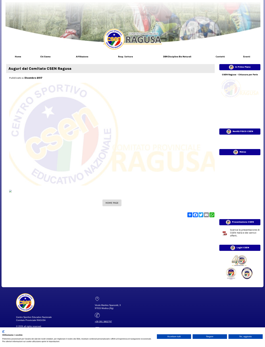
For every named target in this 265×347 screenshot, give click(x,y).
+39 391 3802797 (103, 321)
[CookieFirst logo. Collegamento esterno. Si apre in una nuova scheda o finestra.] (3, 331)
